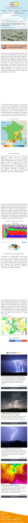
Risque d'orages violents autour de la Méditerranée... (13, 376)
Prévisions (3, 10)
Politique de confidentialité (7, 519)
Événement (24, 10)
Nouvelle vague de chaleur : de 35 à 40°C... (10, 485)
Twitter (18, 340)
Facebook (12, 340)
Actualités (16, 10)
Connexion (14, 15)
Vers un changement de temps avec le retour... (11, 448)
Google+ (25, 340)
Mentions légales (5, 518)
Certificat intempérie (19, 13)
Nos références (8, 13)
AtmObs (10, 10)
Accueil (2, 20)
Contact (3, 515)
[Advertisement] (14, 88)
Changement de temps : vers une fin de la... (11, 413)
